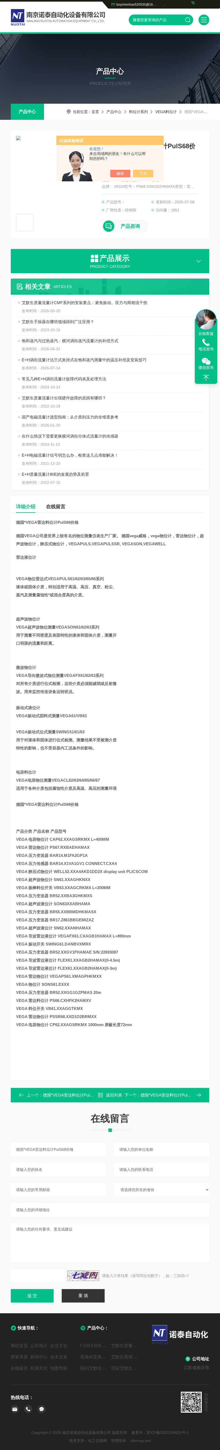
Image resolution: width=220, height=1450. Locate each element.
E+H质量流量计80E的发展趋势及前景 (55, 474)
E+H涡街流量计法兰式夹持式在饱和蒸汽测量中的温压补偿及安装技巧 (84, 360)
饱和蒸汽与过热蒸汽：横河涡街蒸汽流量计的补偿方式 (70, 340)
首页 (95, 112)
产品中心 (27, 111)
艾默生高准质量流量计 (125, 1357)
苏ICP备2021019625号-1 (167, 1432)
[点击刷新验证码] (83, 1275)
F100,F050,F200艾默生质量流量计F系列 (94, 1345)
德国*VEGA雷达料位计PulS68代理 (74, 1095)
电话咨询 (206, 349)
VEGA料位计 (166, 112)
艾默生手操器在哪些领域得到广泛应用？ (58, 321)
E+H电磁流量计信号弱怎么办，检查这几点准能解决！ (70, 455)
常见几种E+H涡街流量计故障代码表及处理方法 (64, 379)
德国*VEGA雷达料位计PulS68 (167, 1095)
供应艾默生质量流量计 (125, 1368)
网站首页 (19, 1345)
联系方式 (38, 1368)
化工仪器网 (97, 1440)
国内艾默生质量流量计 (94, 1368)
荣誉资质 (19, 1357)
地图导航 (58, 1368)
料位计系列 (138, 112)
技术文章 (58, 1357)
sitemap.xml (140, 1440)
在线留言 (55, 506)
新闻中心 (38, 1357)
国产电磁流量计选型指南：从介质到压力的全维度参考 (70, 417)
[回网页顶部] (206, 378)
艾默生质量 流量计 (125, 1345)
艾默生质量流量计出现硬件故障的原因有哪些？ (64, 398)
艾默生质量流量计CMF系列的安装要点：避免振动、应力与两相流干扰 (84, 302)
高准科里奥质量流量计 (94, 1357)
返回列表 (114, 1095)
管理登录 (118, 1440)
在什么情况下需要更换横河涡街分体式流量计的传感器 (70, 436)
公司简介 (38, 1345)
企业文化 (58, 1345)
